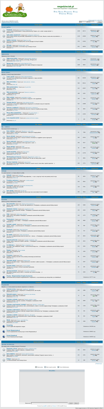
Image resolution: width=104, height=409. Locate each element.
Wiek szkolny (10, 97)
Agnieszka (93, 163)
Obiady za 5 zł (24, 219)
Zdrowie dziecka (11, 102)
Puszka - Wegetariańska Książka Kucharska (19, 276)
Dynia (21, 255)
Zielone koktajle (21, 250)
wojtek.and (93, 93)
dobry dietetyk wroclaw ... (29, 102)
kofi (94, 272)
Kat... (94, 192)
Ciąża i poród (10, 76)
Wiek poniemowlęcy (12, 87)
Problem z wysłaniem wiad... (30, 348)
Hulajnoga (20, 175)
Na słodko (9, 234)
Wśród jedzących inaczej (14, 157)
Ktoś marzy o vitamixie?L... (30, 270)
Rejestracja (63, 13)
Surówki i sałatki (11, 224)
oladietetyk (93, 78)
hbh (19, 359)
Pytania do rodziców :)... (30, 92)
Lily (12, 32)
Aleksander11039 (94, 132)
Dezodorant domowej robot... (27, 185)
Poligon (9, 359)
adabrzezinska (93, 60)
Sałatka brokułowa (27, 224)
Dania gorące (10, 219)
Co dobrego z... (11, 245)
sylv (17, 154)
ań (13, 79)
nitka (14, 84)
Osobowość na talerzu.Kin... (33, 309)
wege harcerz (27, 162)
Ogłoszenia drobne (12, 58)
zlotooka (94, 360)
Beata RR (94, 205)
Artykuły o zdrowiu (12, 299)
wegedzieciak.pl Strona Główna (10, 22)
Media (8, 320)
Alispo (14, 60)
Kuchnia (38, 197)
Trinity (93, 226)
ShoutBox (52, 370)
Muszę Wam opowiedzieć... (14, 113)
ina (94, 187)
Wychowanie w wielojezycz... (32, 107)
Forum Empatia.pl (12, 335)
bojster (16, 322)
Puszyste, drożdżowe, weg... (31, 239)
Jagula (93, 316)
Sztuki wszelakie (11, 151)
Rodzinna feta (26, 260)
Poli (94, 137)
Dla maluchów (11, 203)
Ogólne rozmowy (11, 40)
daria (94, 104)
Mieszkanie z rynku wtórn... (28, 131)
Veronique (93, 114)
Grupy (76, 11)
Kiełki (23, 146)
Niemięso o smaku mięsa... (39, 304)
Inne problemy (11, 354)
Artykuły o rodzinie (12, 315)
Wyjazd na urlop (27, 40)
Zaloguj (70, 13)
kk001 (93, 210)
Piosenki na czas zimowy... (30, 294)
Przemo (54, 405)
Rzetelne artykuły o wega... (30, 299)
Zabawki (9, 175)
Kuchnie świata (11, 265)
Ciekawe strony (11, 289)
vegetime (94, 290)
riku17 (93, 88)
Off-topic (9, 45)
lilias (94, 241)
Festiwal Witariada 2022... (26, 63)
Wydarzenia (10, 63)
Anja (94, 153)
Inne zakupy (10, 190)
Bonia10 (94, 47)
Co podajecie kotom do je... (29, 141)
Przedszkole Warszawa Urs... (26, 29)
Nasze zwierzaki (11, 141)
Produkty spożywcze (13, 180)
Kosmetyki (10, 185)
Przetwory (10, 255)
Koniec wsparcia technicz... (28, 353)
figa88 (93, 215)
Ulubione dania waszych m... (28, 203)
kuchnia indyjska (26, 265)
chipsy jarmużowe (23, 229)
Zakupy (38, 168)
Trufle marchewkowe (24, 234)
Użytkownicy (69, 11)
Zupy (8, 214)
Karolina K (93, 65)
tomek (17, 60)
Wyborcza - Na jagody (29, 314)
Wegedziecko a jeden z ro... (34, 156)
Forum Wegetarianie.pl (13, 330)
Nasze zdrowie (11, 136)
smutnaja (94, 350)
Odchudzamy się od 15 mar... (29, 136)
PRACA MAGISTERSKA (26, 76)
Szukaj (61, 11)
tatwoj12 (94, 99)
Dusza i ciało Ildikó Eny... (23, 320)
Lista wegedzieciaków (13, 118)
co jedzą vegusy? (30, 180)
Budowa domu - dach (24, 45)
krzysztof (94, 311)
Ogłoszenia (38, 51)
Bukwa (93, 158)
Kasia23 (94, 36)
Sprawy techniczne (38, 342)
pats (94, 355)
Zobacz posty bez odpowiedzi (95, 20)
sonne (93, 251)
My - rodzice (38, 124)
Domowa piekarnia (12, 240)
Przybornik (38, 282)
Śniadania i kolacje (12, 209)
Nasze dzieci (38, 70)
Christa (16, 133)
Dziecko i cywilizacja (13, 107)
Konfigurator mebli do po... (34, 35)
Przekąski (9, 229)
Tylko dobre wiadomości (14, 35)
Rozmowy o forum (12, 348)
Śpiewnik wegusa (12, 294)
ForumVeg (10, 325)
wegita (93, 83)
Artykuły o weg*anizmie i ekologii (16, 304)
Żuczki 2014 (28, 87)
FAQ (56, 11)
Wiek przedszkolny (12, 92)
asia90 (93, 231)
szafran (94, 176)
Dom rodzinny (11, 131)
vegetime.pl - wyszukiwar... (29, 289)
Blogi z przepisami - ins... (28, 245)
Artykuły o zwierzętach (13, 309)
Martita (93, 246)
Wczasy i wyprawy (12, 162)
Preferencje (98, 363)
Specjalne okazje (11, 260)
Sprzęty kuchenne (12, 271)
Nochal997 (93, 236)
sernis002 (94, 267)
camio (93, 109)
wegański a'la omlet (29, 209)
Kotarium (94, 148)
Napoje (9, 250)
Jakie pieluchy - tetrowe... (30, 81)
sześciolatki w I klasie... (26, 97)
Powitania (9, 30)
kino (94, 41)
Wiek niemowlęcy (12, 82)
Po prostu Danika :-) (33, 112)
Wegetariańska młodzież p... (31, 58)
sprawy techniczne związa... (32, 118)
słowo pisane (26, 151)
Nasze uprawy (11, 146)
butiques (94, 257)
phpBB (45, 405)
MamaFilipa (93, 31)
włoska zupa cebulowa (21, 214)
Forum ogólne (38, 24)
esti (94, 182)
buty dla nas (23, 190)
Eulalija (93, 119)
